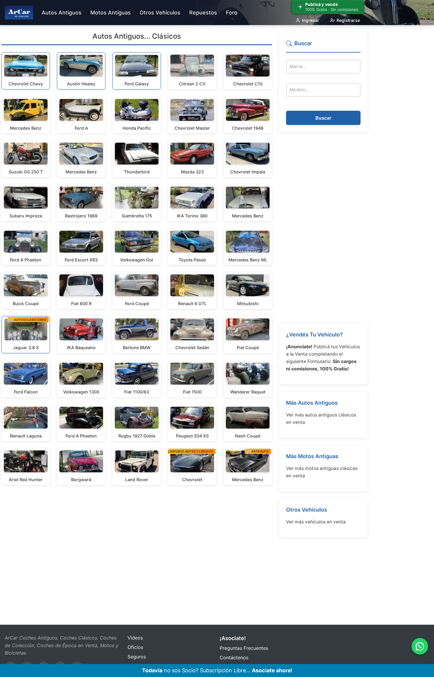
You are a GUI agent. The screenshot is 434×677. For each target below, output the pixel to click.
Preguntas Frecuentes (244, 648)
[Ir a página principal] (19, 12)
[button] (323, 46)
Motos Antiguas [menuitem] (110, 12)
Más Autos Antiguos (312, 403)
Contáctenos (234, 657)
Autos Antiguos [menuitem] (61, 12)
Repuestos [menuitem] (203, 12)
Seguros (137, 657)
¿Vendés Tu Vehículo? (314, 334)
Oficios (135, 647)
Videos (135, 638)
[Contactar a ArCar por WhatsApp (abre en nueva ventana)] (420, 646)
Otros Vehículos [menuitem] (160, 12)
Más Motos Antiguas (312, 456)
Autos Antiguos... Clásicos (136, 36)
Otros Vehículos (306, 510)
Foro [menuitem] (231, 12)
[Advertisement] (323, 227)
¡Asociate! (233, 638)
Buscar (323, 118)
